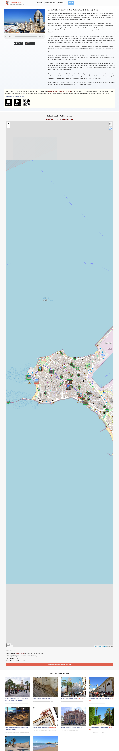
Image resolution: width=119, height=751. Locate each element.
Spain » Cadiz (20, 653)
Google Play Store (65, 91)
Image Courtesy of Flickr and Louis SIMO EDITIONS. (72, 701)
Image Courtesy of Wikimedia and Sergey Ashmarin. (16, 703)
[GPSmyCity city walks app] (15, 3)
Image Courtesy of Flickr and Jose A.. (97, 732)
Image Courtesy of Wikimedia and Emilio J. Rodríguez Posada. (62, 87)
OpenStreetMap (103, 646)
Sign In (71, 3)
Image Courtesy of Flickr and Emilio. (97, 703)
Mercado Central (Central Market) (99, 698)
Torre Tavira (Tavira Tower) (41, 728)
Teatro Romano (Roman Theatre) (43, 698)
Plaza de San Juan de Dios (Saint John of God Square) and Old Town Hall (16, 699)
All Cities (39, 3)
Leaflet (95, 646)
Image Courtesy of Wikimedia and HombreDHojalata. (44, 730)
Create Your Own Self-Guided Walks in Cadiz (59, 119)
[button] (89, 393)
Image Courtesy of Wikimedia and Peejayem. (43, 701)
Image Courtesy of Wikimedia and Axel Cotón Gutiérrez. (17, 732)
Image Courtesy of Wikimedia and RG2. (69, 730)
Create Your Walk (50, 3)
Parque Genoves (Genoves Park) (99, 728)
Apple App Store (53, 91)
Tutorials (60, 3)
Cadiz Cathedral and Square (70, 698)
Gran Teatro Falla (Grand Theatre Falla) (73, 728)
